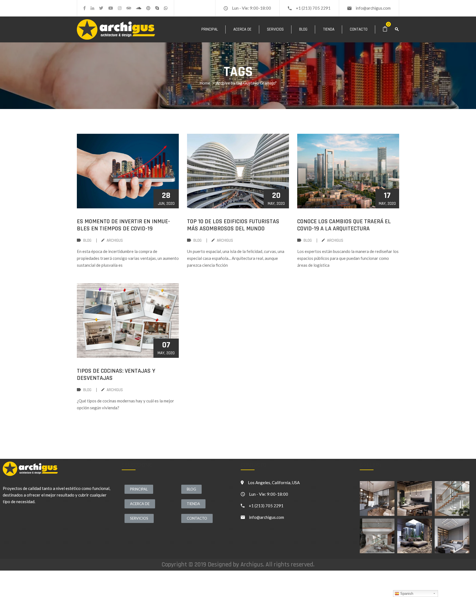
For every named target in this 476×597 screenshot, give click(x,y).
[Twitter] (101, 8)
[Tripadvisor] (128, 8)
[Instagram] (119, 8)
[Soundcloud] (138, 8)
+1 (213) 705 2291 (313, 8)
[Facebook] (84, 8)
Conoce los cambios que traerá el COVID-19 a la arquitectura (344, 225)
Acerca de (242, 29)
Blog (303, 29)
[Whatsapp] (165, 8)
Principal (209, 29)
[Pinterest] (148, 8)
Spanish (406, 593)
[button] (139, 489)
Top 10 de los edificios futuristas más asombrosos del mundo (233, 225)
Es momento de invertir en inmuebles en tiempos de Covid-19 (123, 225)
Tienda (328, 29)
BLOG (87, 240)
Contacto (358, 29)
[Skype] (157, 8)
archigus (115, 240)
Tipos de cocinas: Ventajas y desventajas (116, 374)
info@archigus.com (373, 8)
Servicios (275, 29)
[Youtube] (110, 8)
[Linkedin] (92, 8)
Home (204, 82)
